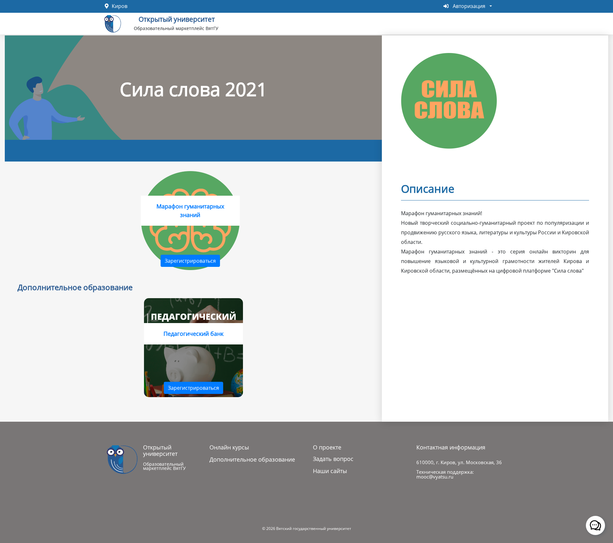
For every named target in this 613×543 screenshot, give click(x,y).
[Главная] (113, 22)
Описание (427, 188)
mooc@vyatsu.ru (434, 476)
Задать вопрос (333, 459)
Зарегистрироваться (190, 260)
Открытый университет (177, 18)
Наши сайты (330, 471)
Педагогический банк (193, 333)
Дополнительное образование (252, 459)
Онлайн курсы (229, 447)
